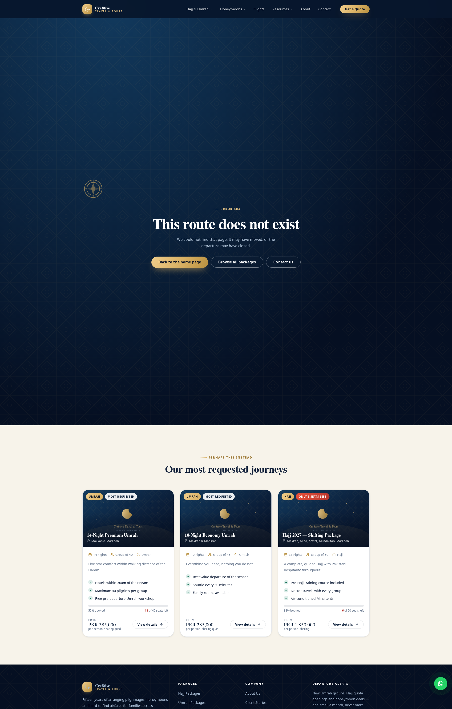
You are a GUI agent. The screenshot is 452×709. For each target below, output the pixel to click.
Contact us (283, 262)
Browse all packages (237, 262)
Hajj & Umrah (197, 9)
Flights (259, 9)
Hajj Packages (189, 693)
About (305, 9)
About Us (252, 693)
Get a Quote (355, 9)
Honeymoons (231, 9)
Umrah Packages (192, 702)
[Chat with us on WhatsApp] (440, 683)
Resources (280, 9)
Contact (324, 9)
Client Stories (255, 702)
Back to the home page (179, 262)
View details (147, 624)
